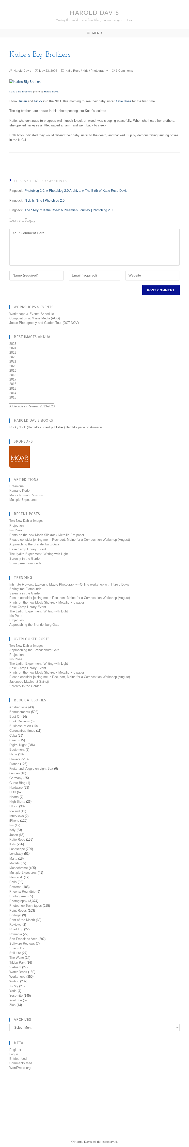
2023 (12, 352)
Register (15, 1050)
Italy (12, 830)
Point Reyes (18, 910)
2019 (12, 370)
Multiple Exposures (23, 500)
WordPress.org (20, 1068)
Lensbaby (16, 853)
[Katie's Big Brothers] (25, 81)
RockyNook (17, 427)
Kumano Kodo (19, 490)
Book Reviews (19, 721)
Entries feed (18, 1058)
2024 (12, 348)
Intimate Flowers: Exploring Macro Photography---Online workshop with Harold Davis (69, 584)
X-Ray (13, 986)
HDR (12, 792)
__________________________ (31, 402)
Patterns (15, 887)
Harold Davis (95, 15)
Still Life (15, 953)
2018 (12, 375)
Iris (11, 825)
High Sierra (17, 801)
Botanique (16, 486)
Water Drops (18, 972)
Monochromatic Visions (26, 495)
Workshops (17, 976)
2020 (12, 366)
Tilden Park (17, 962)
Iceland (14, 811)
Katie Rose (72, 70)
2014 (12, 393)
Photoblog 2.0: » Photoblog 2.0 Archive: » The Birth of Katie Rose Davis (76, 190)
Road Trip (16, 929)
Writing (14, 981)
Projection (16, 525)
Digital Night (18, 745)
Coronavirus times (22, 730)
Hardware (16, 787)
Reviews (15, 924)
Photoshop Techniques (25, 905)
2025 (12, 344)
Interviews (16, 816)
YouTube (15, 1000)
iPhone (14, 820)
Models (14, 863)
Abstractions (18, 707)
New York (16, 877)
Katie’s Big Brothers (20, 91)
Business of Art (20, 726)
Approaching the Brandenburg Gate (34, 544)
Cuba (13, 735)
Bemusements (19, 712)
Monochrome (18, 868)
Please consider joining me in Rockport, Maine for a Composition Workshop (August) (69, 539)
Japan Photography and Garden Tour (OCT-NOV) (44, 323)
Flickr (13, 754)
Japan (13, 835)
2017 (12, 379)
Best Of (14, 716)
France (14, 764)
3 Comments (124, 70)
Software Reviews (22, 943)
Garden (14, 773)
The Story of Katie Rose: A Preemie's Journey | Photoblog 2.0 (68, 210)
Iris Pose (15, 530)
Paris (13, 882)
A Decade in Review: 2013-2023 (32, 406)
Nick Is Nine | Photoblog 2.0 (44, 200)
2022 (12, 357)
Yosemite (16, 995)
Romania (15, 934)
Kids (85, 70)
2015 (12, 388)
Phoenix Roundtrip (22, 891)
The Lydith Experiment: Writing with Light (38, 554)
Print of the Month (22, 920)
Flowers (14, 759)
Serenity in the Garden (25, 558)
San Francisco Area (23, 939)
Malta (13, 858)
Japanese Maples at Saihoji (29, 681)
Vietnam (15, 967)
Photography (99, 70)
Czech (13, 740)
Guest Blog (17, 783)
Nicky (38, 101)
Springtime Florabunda (25, 563)
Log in (13, 1054)
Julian (22, 101)
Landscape (17, 849)
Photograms (18, 896)
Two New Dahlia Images (26, 520)
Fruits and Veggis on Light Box (31, 768)
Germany (15, 778)
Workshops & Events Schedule (31, 314)
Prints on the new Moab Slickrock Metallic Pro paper (46, 535)
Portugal (15, 915)
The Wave (16, 957)
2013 (12, 397)
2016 (12, 384)
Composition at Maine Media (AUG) (34, 318)
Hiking (13, 806)
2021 (12, 361)
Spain (13, 948)
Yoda (12, 991)
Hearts (14, 797)
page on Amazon (90, 427)
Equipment (17, 749)
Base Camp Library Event (27, 549)
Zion (12, 1005)
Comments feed (20, 1063)
